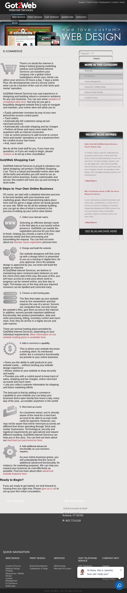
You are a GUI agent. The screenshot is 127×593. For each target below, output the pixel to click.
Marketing (67, 17)
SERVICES (59, 558)
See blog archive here (101, 231)
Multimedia (88, 71)
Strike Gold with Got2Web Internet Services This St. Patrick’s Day (101, 145)
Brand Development (38, 566)
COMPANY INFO (110, 558)
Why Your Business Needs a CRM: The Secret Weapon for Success (102, 192)
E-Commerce (90, 76)
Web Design (18, 17)
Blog (15, 23)
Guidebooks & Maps (39, 568)
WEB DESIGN (12, 558)
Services (81, 17)
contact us (9, 154)
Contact (115, 2)
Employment (104, 2)
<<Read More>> (91, 181)
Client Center (92, 2)
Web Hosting (59, 566)
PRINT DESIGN (37, 558)
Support (82, 2)
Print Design (35, 17)
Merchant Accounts (62, 568)
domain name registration (28, 242)
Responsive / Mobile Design (95, 87)
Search (85, 54)
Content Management (93, 81)
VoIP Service (51, 17)
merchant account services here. (25, 440)
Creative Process (91, 98)
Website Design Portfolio (94, 92)
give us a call (48, 488)
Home (122, 2)
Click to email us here (74, 507)
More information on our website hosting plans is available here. (29, 336)
